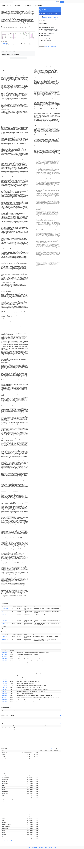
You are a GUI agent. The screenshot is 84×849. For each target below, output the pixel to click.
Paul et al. (3, 677)
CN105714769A (4, 683)
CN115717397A (4, 689)
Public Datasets (40, 847)
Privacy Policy (51, 847)
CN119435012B (4, 699)
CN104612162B (4, 658)
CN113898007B (4, 687)
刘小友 (58, 17)
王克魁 (51, 17)
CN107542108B (4, 654)
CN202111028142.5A (5, 712)
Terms (46, 847)
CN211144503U (4, 675)
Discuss (54, 46)
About (29, 847)
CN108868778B (4, 662)
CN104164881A (4, 685)
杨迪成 (43, 17)
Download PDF (43, 13)
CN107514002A (4, 611)
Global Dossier (50, 46)
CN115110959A (4, 681)
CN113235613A (4, 691)
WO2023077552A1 (5, 656)
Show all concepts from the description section (10, 840)
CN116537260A (4, 639)
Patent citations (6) (44, 43)
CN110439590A (4, 679)
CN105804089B (4, 666)
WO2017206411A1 (5, 608)
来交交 (46, 17)
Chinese (46, 16)
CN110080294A (4, 620)
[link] (18, 45)
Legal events (54, 43)
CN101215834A (4, 664)
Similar (56, 13)
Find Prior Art (50, 13)
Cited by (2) (49, 43)
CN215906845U (4, 701)
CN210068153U (4, 695)
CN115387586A (4, 636)
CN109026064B (4, 660)
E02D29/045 (5, 43)
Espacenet (46, 46)
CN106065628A (4, 697)
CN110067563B (4, 652)
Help (55, 847)
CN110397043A (4, 623)
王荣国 (54, 17)
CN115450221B (4, 693)
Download (53, 748)
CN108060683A (4, 614)
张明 (56, 17)
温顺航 (49, 17)
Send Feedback (34, 847)
